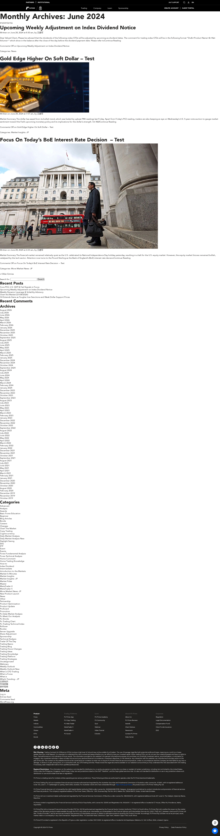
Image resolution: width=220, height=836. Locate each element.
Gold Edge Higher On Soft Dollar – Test (47, 58)
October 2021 (6, 455)
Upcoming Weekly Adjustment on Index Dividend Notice (68, 27)
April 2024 (5, 380)
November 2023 (7, 393)
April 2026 (5, 320)
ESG (2, 543)
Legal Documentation (163, 720)
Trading (84, 8)
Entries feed (5, 696)
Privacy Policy (164, 827)
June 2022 (5, 435)
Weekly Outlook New (9, 669)
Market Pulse (6, 581)
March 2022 (5, 443)
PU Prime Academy (101, 717)
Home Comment (8, 558)
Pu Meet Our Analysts (10, 616)
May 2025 (4, 347)
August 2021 (6, 460)
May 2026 (4, 317)
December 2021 (7, 450)
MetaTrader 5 (6, 588)
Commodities (38, 727)
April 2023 (5, 410)
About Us (128, 717)
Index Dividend (7, 566)
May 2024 (4, 377)
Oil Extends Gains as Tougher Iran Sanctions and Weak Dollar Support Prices (35, 297)
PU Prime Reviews (131, 720)
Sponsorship (123, 8)
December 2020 (7, 480)
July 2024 (4, 372)
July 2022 (4, 433)
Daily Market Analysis (10, 536)
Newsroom (129, 730)
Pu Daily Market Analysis (11, 614)
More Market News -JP (21, 268)
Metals (36, 720)
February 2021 (6, 475)
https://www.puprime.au (124, 785)
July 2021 (4, 463)
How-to (3, 563)
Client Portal (188, 8)
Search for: (5, 279)
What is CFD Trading (9, 671)
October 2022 (6, 425)
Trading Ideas (6, 651)
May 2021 (4, 468)
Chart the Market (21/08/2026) (14, 294)
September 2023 (8, 398)
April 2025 (5, 350)
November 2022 (7, 423)
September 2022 (8, 428)
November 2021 (7, 453)
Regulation (159, 717)
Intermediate (6, 568)
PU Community (100, 720)
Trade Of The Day (8, 641)
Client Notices (130, 727)
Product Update (7, 606)
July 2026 (4, 312)
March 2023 (5, 413)
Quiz (96, 724)
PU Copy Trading (69, 720)
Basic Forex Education (10, 513)
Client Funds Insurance (163, 727)
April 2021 (5, 470)
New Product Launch (9, 593)
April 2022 (5, 440)
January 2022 (6, 448)
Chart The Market (8, 528)
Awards (3, 511)
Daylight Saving (7, 541)
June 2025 (5, 345)
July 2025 (4, 342)
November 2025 (7, 332)
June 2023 (5, 405)
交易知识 (4, 681)
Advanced (4, 506)
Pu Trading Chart (7, 621)
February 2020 (6, 490)
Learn (110, 8)
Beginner (4, 516)
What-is (3, 676)
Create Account (171, 8)
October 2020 (6, 485)
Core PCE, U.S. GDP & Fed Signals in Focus (19, 287)
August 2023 (6, 400)
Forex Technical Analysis (11, 556)
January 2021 (6, 478)
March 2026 (5, 322)
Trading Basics (6, 644)
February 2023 (6, 415)
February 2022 (6, 445)
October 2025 (6, 335)
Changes (4, 526)
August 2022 (6, 430)
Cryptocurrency (7, 533)
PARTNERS (30, 2)
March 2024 (5, 382)
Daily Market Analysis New (12, 538)
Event (2, 548)
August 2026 (6, 310)
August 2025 (6, 340)
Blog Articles (6, 518)
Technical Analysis (8, 639)
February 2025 (6, 355)
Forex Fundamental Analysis (13, 553)
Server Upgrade (7, 631)
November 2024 (7, 362)
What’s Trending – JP (9, 679)
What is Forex (6, 674)
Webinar (97, 727)
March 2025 (5, 352)
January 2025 (6, 357)
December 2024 (7, 360)
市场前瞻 (4, 684)
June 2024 (5, 375)
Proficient (4, 608)
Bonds (3, 521)
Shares (36, 730)
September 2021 (8, 458)
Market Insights (7, 576)
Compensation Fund (163, 724)
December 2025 (7, 330)
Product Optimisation (10, 603)
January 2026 (6, 327)
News (13, 51)
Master (3, 583)
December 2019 (7, 493)
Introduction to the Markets (13, 571)
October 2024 (6, 365)
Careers (3, 523)
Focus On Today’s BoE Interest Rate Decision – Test (62, 139)
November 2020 (7, 483)
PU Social (67, 734)
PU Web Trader (69, 724)
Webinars (4, 664)
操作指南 (4, 686)
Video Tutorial (99, 730)
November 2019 (7, 495)
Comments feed (7, 699)
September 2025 (8, 337)
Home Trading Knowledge (12, 561)
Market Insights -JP (20, 132)
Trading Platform (7, 656)
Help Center (129, 737)
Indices (36, 724)
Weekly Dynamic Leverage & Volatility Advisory (21, 292)
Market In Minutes (8, 573)
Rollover (4, 626)
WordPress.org (7, 702)
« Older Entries (7, 274)
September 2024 (8, 367)
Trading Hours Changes (11, 649)
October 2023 (6, 395)
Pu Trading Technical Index (12, 624)
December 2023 (7, 390)
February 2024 (6, 385)
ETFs (35, 734)
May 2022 (4, 438)
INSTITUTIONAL (44, 2)
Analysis (3, 508)
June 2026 (5, 315)
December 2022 (7, 420)
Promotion (5, 611)
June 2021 (5, 465)
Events (3, 551)
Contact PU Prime (131, 734)
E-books (97, 734)
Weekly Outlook (7, 666)
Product (36, 714)
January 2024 (6, 387)
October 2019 (6, 498)
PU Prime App (69, 717)
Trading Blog (6, 646)
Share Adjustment (8, 634)
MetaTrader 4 (6, 586)
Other (2, 598)
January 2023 (6, 418)
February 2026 (6, 325)
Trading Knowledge (9, 654)
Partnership (5, 601)
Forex (36, 717)
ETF (1, 546)
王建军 (40, 32)
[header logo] (34, 8)
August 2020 (6, 488)
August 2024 (6, 370)
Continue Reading (112, 40)
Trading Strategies (8, 659)
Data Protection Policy (178, 827)
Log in (3, 694)
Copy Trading (6, 531)
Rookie (3, 629)
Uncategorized (7, 661)
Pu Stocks (4, 618)
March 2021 (5, 473)
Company (97, 8)
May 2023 (4, 408)
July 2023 (4, 402)
